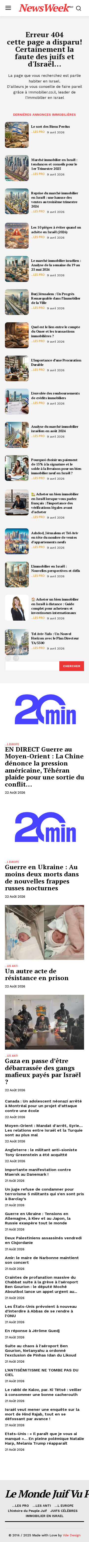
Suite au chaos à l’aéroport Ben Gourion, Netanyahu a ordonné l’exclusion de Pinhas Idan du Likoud (40, 1350)
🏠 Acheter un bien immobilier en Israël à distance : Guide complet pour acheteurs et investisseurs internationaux (54, 606)
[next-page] (16, 658)
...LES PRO (38, 131)
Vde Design (72, 1535)
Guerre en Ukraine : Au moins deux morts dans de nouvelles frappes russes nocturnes (42, 877)
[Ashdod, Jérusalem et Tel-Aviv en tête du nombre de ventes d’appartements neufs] (17, 541)
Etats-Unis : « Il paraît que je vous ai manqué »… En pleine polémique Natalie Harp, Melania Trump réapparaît (44, 1438)
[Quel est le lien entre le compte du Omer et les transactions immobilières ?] (17, 335)
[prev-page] (8, 658)
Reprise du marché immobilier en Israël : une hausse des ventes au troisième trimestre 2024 (54, 200)
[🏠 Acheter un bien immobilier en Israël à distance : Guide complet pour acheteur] (17, 608)
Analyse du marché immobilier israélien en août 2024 (54, 428)
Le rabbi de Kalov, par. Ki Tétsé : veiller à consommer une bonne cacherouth (43, 1392)
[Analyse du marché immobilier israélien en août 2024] (17, 435)
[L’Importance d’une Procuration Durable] (17, 369)
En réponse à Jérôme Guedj (32, 1330)
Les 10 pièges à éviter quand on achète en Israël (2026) (56, 229)
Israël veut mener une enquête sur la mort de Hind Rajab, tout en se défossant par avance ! (42, 1414)
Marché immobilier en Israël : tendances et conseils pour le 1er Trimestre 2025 (54, 164)
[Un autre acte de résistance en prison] (44, 932)
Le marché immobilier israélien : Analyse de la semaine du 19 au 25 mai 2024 (56, 265)
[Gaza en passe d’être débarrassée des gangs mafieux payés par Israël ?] (44, 1022)
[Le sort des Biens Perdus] (17, 135)
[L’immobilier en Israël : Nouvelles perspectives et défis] (17, 575)
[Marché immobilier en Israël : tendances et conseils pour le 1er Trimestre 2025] (17, 168)
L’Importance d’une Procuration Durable (56, 362)
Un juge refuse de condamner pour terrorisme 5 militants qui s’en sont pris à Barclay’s (44, 1194)
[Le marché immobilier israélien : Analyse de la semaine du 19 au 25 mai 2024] (17, 269)
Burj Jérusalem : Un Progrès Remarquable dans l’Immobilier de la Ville (55, 298)
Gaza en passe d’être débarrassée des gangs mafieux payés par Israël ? (43, 1071)
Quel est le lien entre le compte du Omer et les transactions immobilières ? (55, 331)
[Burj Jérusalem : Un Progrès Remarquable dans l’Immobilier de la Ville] (17, 302)
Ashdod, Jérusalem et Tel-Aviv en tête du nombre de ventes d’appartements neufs (54, 537)
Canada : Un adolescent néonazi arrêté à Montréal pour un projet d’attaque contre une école (43, 1106)
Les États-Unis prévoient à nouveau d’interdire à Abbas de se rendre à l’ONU (41, 1311)
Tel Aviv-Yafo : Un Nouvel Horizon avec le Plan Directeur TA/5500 (55, 638)
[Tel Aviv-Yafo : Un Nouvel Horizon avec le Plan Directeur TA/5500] (17, 642)
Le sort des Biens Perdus (50, 126)
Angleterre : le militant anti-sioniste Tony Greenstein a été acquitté (41, 1152)
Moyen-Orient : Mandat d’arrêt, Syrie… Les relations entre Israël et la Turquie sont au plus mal (44, 1130)
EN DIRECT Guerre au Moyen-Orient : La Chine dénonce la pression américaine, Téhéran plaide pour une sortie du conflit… (44, 766)
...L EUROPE (12, 744)
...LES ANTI (11, 966)
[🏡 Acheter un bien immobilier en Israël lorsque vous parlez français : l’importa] (17, 502)
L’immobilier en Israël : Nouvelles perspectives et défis (55, 568)
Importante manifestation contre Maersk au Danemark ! (38, 1172)
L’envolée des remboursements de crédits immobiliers (55, 395)
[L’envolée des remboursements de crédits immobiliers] (17, 402)
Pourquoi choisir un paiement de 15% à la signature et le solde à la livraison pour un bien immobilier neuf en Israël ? (56, 466)
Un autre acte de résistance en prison (37, 974)
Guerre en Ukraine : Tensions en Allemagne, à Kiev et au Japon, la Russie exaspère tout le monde (37, 1218)
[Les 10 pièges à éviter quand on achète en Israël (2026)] (17, 236)
